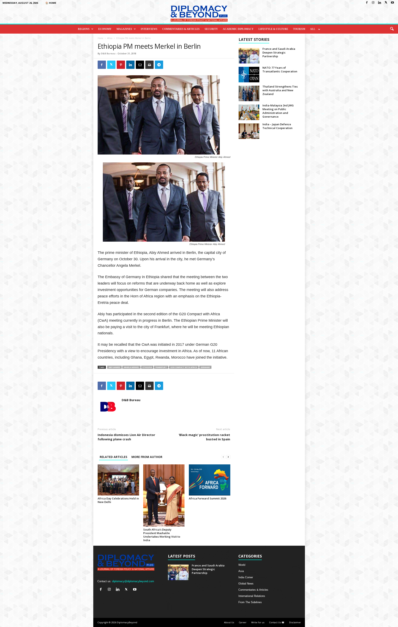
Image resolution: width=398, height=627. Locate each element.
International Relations (251, 596)
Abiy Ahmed (114, 367)
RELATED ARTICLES (113, 457)
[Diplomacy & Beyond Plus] (199, 14)
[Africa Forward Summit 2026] (209, 480)
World (241, 564)
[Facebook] (366, 3)
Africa (109, 38)
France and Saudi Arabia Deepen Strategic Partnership (278, 52)
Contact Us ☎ (276, 622)
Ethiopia (147, 367)
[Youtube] (392, 3)
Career (242, 622)
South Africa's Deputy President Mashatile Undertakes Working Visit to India (161, 535)
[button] (391, 29)
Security (211, 29)
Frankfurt (161, 367)
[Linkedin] (379, 3)
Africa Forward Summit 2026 (207, 498)
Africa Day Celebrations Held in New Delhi (118, 500)
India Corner (245, 577)
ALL (312, 29)
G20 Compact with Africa (183, 367)
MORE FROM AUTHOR (146, 457)
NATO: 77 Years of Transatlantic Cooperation (279, 69)
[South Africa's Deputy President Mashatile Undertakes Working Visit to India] (164, 495)
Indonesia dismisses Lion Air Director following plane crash (126, 437)
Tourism (299, 29)
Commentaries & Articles (181, 29)
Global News (246, 583)
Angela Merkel (131, 367)
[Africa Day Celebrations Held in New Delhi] (118, 480)
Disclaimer (295, 622)
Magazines (124, 29)
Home (100, 38)
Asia (241, 571)
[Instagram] (373, 3)
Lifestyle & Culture (273, 29)
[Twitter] (385, 3)
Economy (105, 29)
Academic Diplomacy (238, 29)
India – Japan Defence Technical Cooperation (277, 126)
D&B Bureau (108, 53)
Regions (84, 29)
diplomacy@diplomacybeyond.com (133, 581)
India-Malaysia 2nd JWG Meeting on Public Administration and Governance (278, 110)
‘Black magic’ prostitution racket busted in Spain (204, 437)
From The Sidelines (250, 602)
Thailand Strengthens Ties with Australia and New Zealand (280, 90)
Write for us (257, 622)
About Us (229, 622)
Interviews (149, 29)
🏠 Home (50, 2)
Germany (205, 367)
